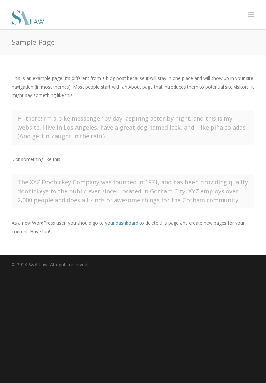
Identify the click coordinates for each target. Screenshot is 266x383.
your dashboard (121, 223)
